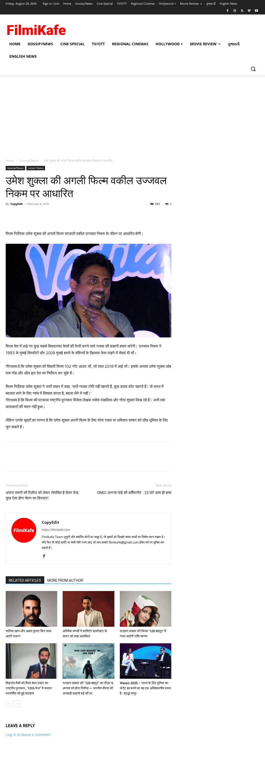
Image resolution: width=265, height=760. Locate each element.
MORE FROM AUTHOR (65, 580)
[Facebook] (228, 11)
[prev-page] (9, 703)
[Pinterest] (35, 215)
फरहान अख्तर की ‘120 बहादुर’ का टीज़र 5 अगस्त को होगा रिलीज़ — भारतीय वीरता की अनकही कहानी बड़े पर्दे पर (88, 688)
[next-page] (17, 703)
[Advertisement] (132, 114)
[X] (242, 11)
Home (10, 160)
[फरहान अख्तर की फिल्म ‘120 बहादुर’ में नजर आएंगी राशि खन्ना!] (145, 608)
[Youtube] (256, 11)
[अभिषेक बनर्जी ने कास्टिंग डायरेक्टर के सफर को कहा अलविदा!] (88, 608)
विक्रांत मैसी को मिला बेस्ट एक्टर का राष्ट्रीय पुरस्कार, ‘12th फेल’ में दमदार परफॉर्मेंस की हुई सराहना (29, 688)
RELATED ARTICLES (25, 580)
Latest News (35, 168)
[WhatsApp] (46, 215)
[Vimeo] (249, 11)
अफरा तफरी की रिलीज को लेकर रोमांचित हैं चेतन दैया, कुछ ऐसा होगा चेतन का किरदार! (42, 495)
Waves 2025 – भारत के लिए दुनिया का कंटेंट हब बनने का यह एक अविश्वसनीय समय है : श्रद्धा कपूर (145, 688)
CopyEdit (16, 204)
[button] (253, 69)
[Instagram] (235, 11)
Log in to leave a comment (28, 734)
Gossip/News (28, 160)
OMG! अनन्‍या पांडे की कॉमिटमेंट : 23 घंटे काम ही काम (134, 492)
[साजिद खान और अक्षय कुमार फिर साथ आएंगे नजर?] (31, 608)
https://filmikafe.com (56, 530)
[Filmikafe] (36, 28)
